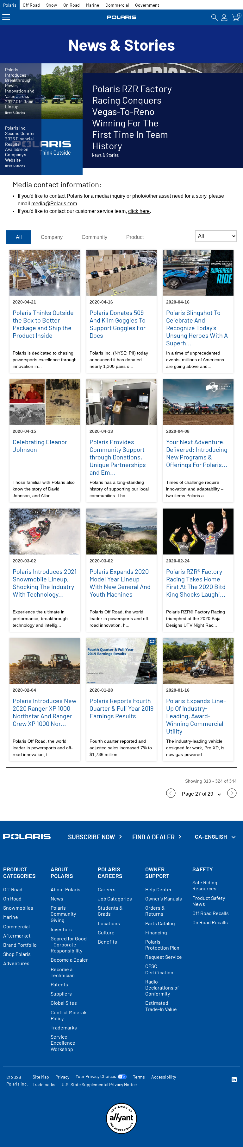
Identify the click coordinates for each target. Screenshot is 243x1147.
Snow (51, 5)
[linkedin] (234, 1080)
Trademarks (44, 1084)
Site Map (41, 1077)
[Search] (214, 17)
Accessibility (163, 1077)
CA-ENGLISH (211, 836)
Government (147, 5)
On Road (71, 5)
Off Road (31, 5)
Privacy (62, 1077)
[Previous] (171, 796)
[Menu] (6, 17)
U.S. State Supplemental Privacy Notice (99, 1084)
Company (52, 237)
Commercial (117, 5)
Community (94, 237)
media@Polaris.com (54, 203)
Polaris (9, 5)
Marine (92, 5)
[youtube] (193, 1080)
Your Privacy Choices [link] (96, 1076)
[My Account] (224, 17)
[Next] (232, 796)
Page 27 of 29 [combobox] (198, 794)
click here (139, 211)
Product (135, 237)
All (19, 237)
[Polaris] (121, 17)
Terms (139, 1077)
